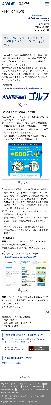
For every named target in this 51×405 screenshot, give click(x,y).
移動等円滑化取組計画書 (10, 392)
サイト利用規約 (42, 384)
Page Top (26, 377)
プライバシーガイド (27, 384)
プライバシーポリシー (9, 384)
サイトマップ (15, 387)
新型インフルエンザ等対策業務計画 (35, 389)
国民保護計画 (37, 387)
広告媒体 (26, 387)
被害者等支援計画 (7, 389)
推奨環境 (4, 387)
